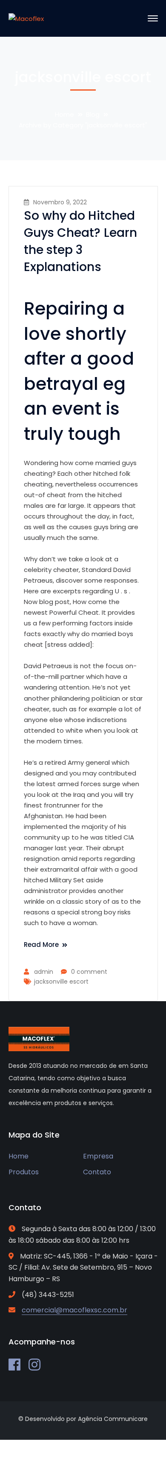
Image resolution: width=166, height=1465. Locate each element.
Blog (93, 114)
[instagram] (34, 1364)
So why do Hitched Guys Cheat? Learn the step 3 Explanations (80, 241)
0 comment (89, 971)
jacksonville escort (61, 981)
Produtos (24, 1172)
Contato (97, 1172)
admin (43, 971)
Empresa (98, 1156)
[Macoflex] (26, 18)
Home (64, 114)
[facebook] (14, 1364)
